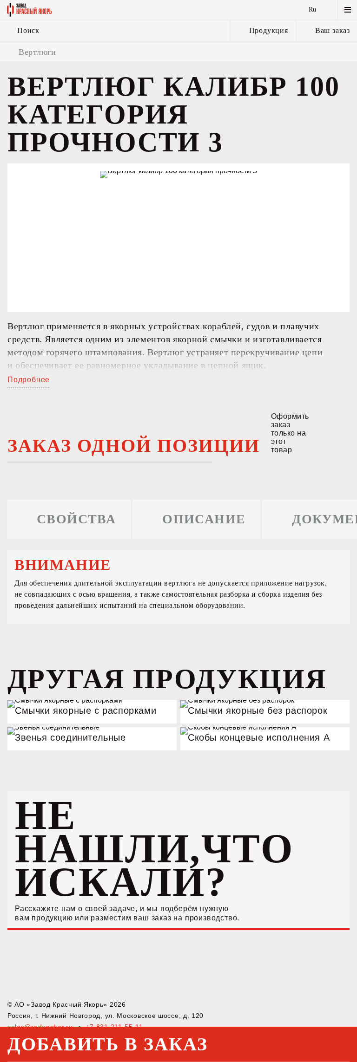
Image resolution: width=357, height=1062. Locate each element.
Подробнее (28, 380)
